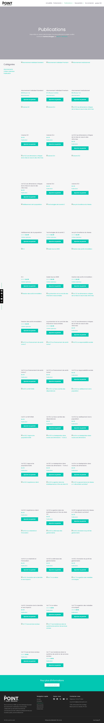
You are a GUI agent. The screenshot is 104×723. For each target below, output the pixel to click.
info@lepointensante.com (80, 702)
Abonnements (8, 69)
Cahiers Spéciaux (9, 71)
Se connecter (89, 3)
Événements (57, 3)
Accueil (39, 699)
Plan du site (59, 720)
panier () (98, 3)
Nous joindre (78, 3)
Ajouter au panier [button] (30, 99)
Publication (7, 73)
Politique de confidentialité (50, 720)
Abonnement (40, 707)
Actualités (49, 3)
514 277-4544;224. (62, 36)
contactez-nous (52, 685)
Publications (68, 3)
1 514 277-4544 (79, 699)
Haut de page (96, 720)
